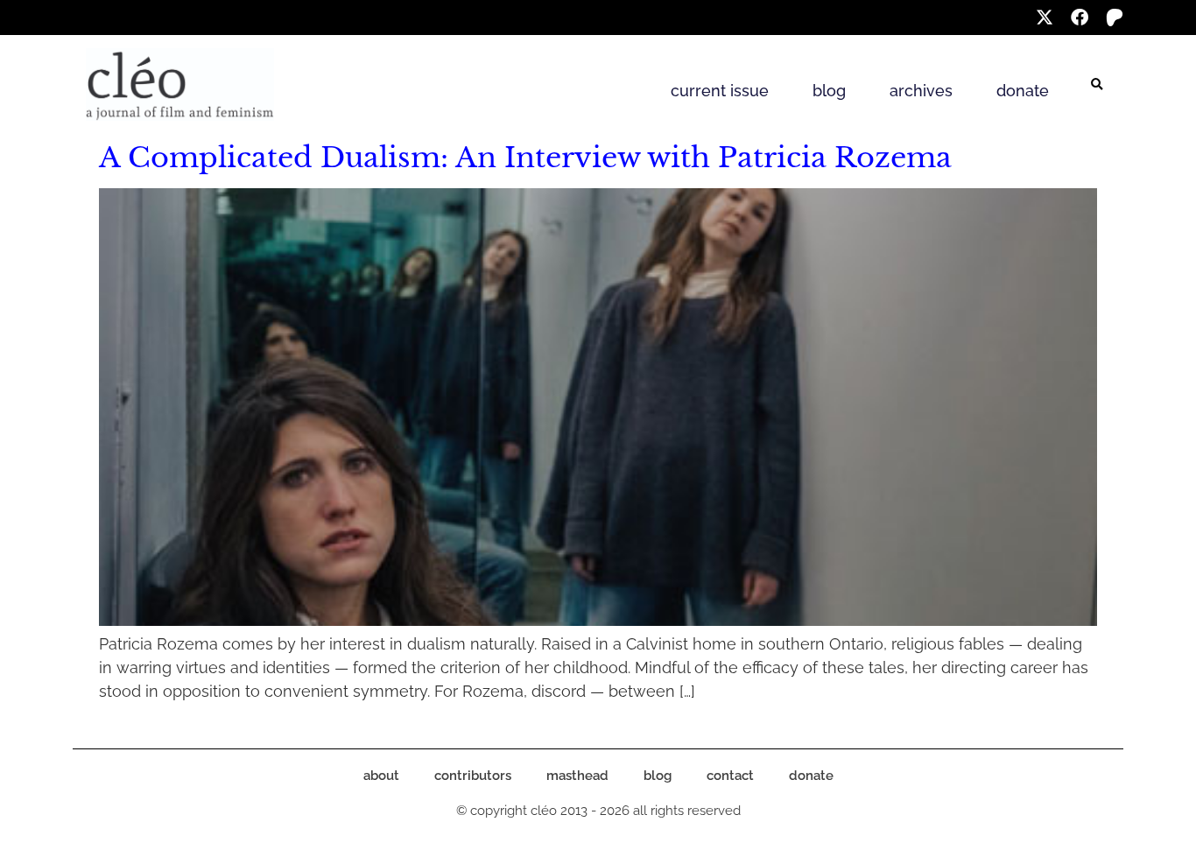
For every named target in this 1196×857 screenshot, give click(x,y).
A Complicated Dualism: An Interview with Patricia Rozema (525, 157)
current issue (720, 90)
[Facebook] (1079, 17)
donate (1022, 90)
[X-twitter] (1044, 17)
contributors (472, 775)
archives (921, 90)
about (381, 775)
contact (730, 775)
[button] (1097, 85)
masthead (577, 775)
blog (829, 90)
